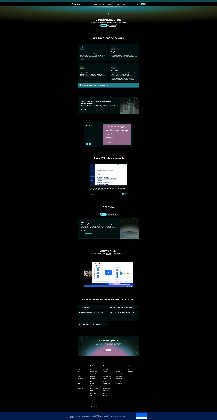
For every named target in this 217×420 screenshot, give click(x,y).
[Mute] (127, 286)
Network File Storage (94, 393)
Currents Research (106, 374)
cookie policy (123, 416)
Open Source (105, 381)
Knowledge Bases (93, 367)
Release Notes (106, 391)
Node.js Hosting (119, 378)
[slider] (108, 286)
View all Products (93, 406)
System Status (131, 373)
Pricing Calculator (106, 388)
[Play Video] (85, 286)
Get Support (136, 1)
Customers (80, 374)
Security (79, 386)
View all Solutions (119, 385)
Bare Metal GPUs (93, 371)
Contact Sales (143, 1)
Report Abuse (131, 371)
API (91, 395)
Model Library (93, 378)
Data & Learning (93, 374)
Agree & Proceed (141, 414)
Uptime (91, 397)
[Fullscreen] (132, 286)
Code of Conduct (106, 393)
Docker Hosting (119, 376)
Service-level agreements (102, 85)
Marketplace (105, 385)
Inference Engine (93, 373)
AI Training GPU (118, 367)
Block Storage (93, 391)
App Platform (92, 385)
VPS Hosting (118, 371)
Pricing (104, 386)
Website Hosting (119, 373)
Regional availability (89, 85)
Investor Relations (81, 388)
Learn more (83, 109)
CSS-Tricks (105, 371)
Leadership (80, 369)
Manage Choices (141, 418)
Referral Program (81, 378)
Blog (126, 1)
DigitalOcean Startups (107, 376)
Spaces (91, 390)
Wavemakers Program (107, 378)
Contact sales (113, 25)
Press (79, 381)
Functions (92, 383)
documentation (88, 233)
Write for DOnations (106, 373)
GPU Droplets (92, 369)
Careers (131, 1)
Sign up (143, 4)
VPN (116, 374)
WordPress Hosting (119, 381)
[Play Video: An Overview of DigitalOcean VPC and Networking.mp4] (108, 272)
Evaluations (92, 376)
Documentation (106, 390)
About (79, 367)
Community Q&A (106, 369)
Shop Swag (105, 395)
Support (129, 367)
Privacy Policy (80, 385)
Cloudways (92, 404)
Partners (79, 376)
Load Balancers (93, 386)
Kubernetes (92, 381)
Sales (129, 369)
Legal (79, 383)
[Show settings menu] (129, 286)
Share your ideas (131, 374)
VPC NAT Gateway (112, 214)
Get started (103, 25)
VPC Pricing (103, 214)
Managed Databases (94, 388)
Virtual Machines (119, 383)
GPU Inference (118, 369)
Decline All (141, 416)
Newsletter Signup (106, 383)
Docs (128, 1)
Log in (138, 4)
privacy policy (97, 415)
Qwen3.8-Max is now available (77, 1)
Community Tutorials (107, 367)
